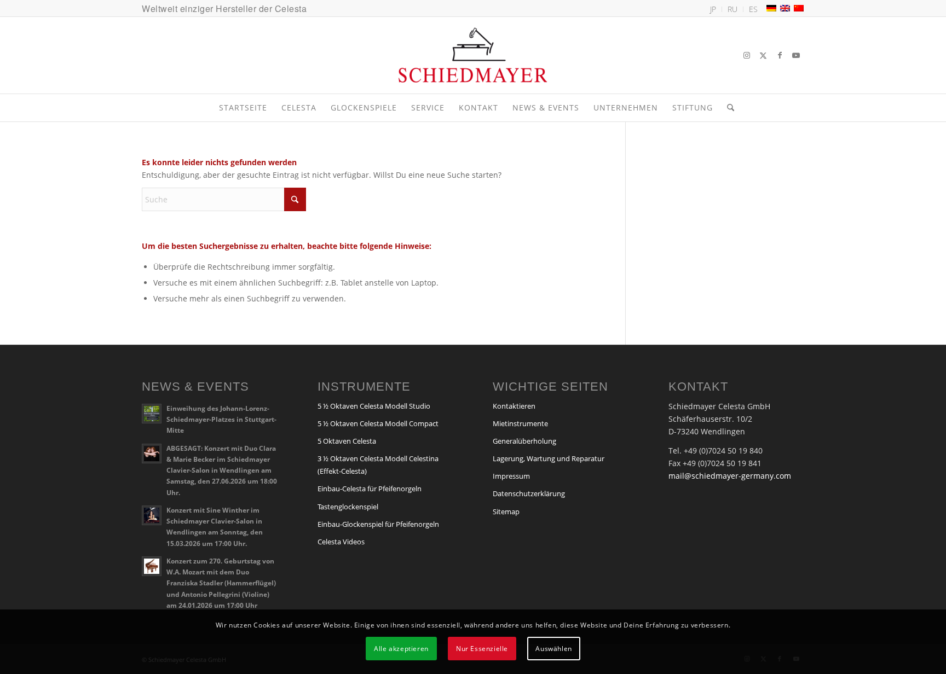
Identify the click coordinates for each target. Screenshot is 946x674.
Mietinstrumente (520, 423)
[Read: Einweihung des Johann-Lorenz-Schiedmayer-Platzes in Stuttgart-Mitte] (151, 413)
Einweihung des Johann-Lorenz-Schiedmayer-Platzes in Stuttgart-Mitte (221, 419)
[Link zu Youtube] (796, 55)
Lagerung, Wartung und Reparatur (548, 458)
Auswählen (553, 648)
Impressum (511, 476)
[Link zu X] (763, 55)
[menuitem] (713, 9)
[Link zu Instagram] (747, 55)
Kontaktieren (514, 406)
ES (753, 9)
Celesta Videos (341, 542)
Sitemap (506, 511)
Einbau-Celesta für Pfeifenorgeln (370, 488)
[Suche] (727, 107)
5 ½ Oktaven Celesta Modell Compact (378, 423)
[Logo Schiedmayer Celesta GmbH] (473, 55)
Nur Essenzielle (482, 648)
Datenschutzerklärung (529, 493)
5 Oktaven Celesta (347, 441)
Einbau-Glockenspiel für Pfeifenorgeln (378, 524)
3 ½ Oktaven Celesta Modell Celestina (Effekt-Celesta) (378, 465)
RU (732, 9)
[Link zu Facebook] (779, 55)
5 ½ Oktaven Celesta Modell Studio (374, 406)
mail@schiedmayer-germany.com (729, 475)
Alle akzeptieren (401, 648)
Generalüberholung (524, 441)
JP (713, 9)
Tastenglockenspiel (348, 507)
